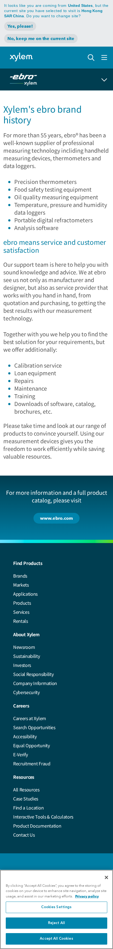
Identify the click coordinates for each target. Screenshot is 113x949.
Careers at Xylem (29, 718)
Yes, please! (20, 26)
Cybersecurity (26, 692)
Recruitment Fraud (31, 763)
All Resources (26, 789)
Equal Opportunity (31, 745)
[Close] (106, 877)
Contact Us (24, 834)
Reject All (56, 923)
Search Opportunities (34, 727)
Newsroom (24, 647)
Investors (22, 665)
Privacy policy (87, 896)
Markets (21, 584)
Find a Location (28, 807)
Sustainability (26, 656)
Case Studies (25, 798)
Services (21, 612)
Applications (25, 593)
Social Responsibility (33, 674)
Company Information (35, 683)
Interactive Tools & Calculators (43, 816)
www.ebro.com (56, 518)
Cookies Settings (56, 907)
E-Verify (20, 754)
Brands (20, 575)
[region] (56, 909)
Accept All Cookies (56, 939)
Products (22, 602)
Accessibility (25, 736)
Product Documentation (37, 825)
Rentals (20, 621)
